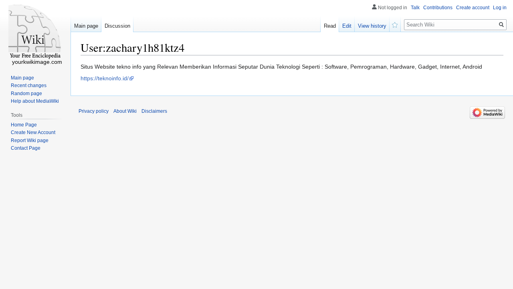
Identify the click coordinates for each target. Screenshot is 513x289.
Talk (415, 7)
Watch (395, 24)
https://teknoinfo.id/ (105, 78)
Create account (472, 7)
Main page (86, 26)
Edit (346, 26)
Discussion (117, 26)
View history (372, 26)
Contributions (437, 7)
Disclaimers (154, 111)
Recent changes (28, 85)
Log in (500, 7)
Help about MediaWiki (35, 101)
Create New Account (33, 132)
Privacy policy (94, 111)
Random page (26, 93)
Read (330, 26)
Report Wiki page (29, 140)
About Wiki (125, 111)
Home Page (24, 125)
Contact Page (25, 148)
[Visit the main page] (35, 32)
